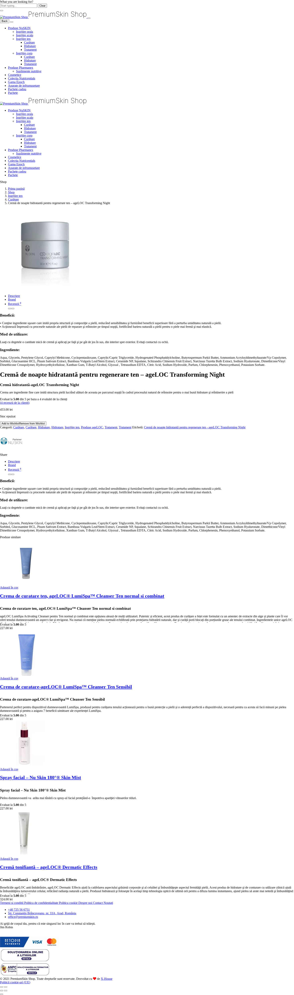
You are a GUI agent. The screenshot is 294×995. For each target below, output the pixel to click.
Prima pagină (16, 188)
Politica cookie (68, 903)
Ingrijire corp (24, 53)
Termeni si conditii (12, 903)
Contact (98, 903)
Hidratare (30, 46)
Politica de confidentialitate (41, 903)
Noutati (108, 903)
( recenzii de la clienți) (14, 402)
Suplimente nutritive (28, 71)
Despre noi (85, 903)
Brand (12, 299)
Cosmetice (14, 74)
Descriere (14, 296)
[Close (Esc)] (1, 987)
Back (5, 21)
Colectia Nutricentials (21, 78)
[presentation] (9, 308)
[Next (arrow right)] (5, 990)
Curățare (29, 42)
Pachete (13, 92)
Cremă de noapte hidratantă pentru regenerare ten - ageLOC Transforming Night (194, 427)
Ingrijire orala (24, 31)
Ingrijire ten (23, 39)
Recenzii (14, 304)
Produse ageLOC (92, 427)
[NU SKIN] (11, 451)
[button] (9, 587)
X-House (106, 978)
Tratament (30, 49)
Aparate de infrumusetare (24, 85)
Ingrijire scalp (24, 35)
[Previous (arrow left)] (1, 990)
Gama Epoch (16, 82)
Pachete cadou (17, 89)
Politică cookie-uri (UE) (15, 982)
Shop (11, 192)
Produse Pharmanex (20, 67)
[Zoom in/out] (5, 987)
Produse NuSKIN (19, 28)
